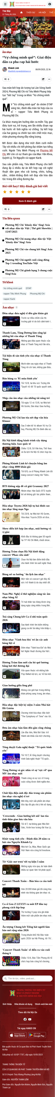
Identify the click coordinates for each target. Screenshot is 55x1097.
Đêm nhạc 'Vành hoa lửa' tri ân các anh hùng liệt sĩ (25, 641)
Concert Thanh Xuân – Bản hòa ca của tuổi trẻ (27, 883)
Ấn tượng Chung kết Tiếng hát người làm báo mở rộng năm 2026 (26, 928)
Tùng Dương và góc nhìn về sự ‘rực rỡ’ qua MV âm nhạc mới (27, 772)
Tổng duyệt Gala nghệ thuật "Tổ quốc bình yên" (27, 749)
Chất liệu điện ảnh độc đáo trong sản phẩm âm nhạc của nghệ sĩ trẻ (26, 794)
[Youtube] (29, 1020)
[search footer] (5, 978)
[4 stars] (22, 192)
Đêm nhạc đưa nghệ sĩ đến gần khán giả (25, 313)
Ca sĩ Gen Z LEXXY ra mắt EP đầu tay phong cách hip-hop (24, 906)
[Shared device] (43, 79)
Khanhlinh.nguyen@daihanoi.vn (19, 71)
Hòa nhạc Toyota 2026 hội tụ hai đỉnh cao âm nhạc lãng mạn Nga (26, 507)
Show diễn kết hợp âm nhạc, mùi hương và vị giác (26, 530)
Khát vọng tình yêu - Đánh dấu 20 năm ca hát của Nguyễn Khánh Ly (26, 840)
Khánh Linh (13, 68)
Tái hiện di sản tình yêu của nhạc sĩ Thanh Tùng (26, 357)
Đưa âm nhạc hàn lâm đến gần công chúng (26, 727)
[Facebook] (25, 1020)
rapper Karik (9, 299)
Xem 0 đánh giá (27, 201)
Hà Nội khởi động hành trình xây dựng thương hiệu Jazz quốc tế (24, 442)
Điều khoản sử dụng (23, 1004)
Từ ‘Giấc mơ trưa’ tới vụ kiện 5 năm (23, 861)
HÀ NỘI (42, 12)
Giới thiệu (7, 1004)
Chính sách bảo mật (43, 1004)
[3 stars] (16, 192)
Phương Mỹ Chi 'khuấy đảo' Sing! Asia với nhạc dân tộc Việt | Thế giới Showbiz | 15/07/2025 (28, 228)
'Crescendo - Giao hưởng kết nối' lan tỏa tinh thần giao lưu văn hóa (25, 817)
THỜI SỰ (30, 12)
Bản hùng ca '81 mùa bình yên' (20, 378)
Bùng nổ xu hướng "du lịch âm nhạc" (23, 574)
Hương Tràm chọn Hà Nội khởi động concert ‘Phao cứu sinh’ (23, 553)
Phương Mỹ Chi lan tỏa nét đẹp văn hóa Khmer (25, 419)
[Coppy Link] (49, 79)
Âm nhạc (7, 52)
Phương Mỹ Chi (37, 293)
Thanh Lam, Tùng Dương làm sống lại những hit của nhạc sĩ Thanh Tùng (24, 334)
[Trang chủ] (21, 12)
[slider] (27, 38)
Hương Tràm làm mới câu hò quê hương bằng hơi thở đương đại (25, 664)
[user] (50, 4)
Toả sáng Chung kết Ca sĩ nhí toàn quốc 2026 (25, 618)
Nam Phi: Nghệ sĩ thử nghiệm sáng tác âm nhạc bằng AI (26, 595)
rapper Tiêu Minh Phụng (15, 293)
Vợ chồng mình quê (13, 288)
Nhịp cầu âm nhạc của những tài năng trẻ (26, 398)
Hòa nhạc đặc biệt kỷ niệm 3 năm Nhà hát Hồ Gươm (26, 706)
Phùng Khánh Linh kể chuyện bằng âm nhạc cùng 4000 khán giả (24, 465)
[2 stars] (10, 192)
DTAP (28, 288)
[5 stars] (28, 192)
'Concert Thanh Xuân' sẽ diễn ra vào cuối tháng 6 (26, 951)
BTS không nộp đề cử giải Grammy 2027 (25, 486)
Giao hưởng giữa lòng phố (17, 685)
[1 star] (4, 192)
